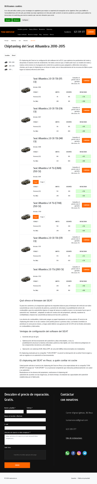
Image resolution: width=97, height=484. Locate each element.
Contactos (45, 34)
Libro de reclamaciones (74, 438)
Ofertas (52, 34)
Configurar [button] (25, 20)
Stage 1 (36, 182)
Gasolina (7, 55)
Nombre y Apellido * (9, 408)
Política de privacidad (84, 478)
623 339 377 (79, 31)
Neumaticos (42, 29)
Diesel (13, 55)
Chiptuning (49, 29)
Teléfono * (29, 408)
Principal (6, 40)
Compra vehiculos (22, 34)
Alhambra (25, 40)
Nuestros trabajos (33, 34)
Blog (40, 34)
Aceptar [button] (8, 20)
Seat (20, 40)
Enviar (17, 465)
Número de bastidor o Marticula (13, 416)
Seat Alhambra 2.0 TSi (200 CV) (48, 269)
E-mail (6, 424)
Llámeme (91, 32)
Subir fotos (7, 447)
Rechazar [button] (16, 20)
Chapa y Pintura (33, 29)
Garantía (73, 478)
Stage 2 (42, 182)
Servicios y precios (22, 29)
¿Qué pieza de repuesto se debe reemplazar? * (17, 432)
